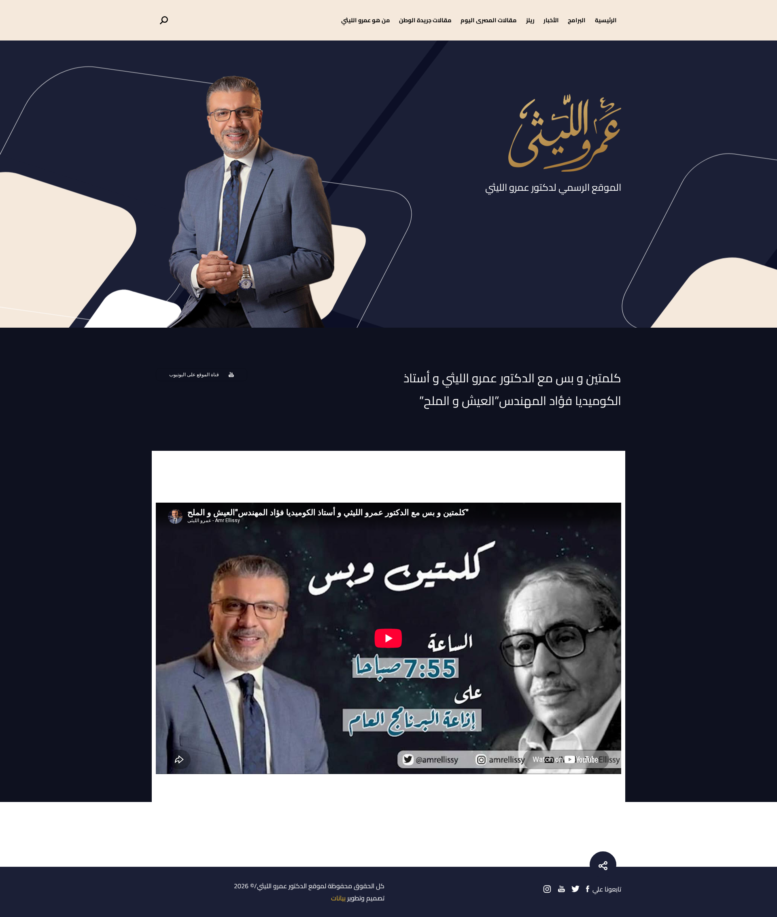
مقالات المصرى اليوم (489, 20)
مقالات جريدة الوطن (425, 20)
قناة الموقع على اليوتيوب (194, 374)
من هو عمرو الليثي (365, 20)
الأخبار (551, 20)
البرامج (577, 20)
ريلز (530, 20)
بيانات (338, 898)
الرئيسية (606, 20)
